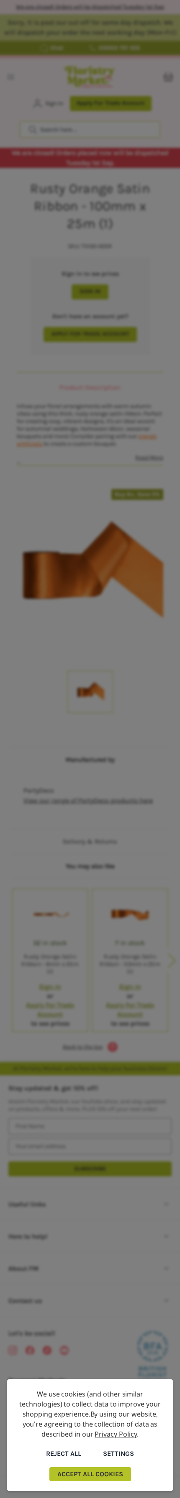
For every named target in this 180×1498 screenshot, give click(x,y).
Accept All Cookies (90, 1474)
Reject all (63, 1453)
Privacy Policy (115, 1434)
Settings (118, 1453)
